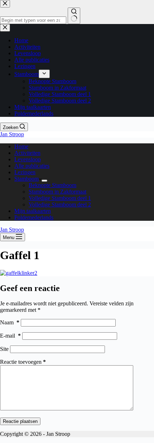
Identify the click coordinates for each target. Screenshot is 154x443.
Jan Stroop (12, 134)
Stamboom (26, 179)
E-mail (10, 336)
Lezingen (24, 172)
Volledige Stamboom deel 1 (60, 198)
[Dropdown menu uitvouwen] (44, 181)
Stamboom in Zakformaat (57, 192)
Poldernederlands (33, 217)
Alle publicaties (31, 166)
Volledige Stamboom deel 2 (60, 204)
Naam (9, 322)
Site (4, 349)
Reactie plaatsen (20, 421)
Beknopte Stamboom (52, 185)
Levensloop (27, 159)
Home (21, 146)
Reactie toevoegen (23, 362)
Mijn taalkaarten (32, 211)
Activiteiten (27, 153)
